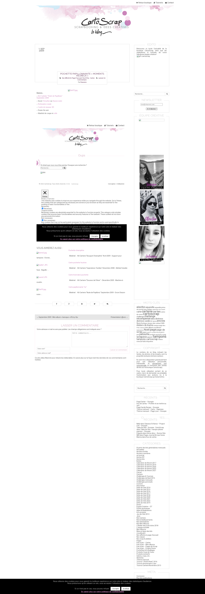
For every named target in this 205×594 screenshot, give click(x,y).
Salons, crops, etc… (144, 556)
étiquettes (149, 341)
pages (145, 332)
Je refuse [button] (126, 589)
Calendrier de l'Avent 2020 (146, 467)
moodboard (157, 327)
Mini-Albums (141, 529)
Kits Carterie (141, 518)
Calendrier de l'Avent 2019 (146, 465)
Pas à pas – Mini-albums (146, 544)
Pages (139, 541)
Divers (139, 505)
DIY (151, 321)
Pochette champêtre (76, 250)
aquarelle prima (160, 307)
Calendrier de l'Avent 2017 (146, 463)
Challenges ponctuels (145, 482)
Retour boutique (144, 3)
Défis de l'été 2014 (143, 488)
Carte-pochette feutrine (77, 263)
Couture (140, 484)
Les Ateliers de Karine (150, 324)
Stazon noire (57, 101)
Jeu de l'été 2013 (143, 514)
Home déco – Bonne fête (156, 433)
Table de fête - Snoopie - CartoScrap (150, 427)
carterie (147, 311)
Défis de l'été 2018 (143, 495)
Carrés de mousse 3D (46, 107)
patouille (144, 334)
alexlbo (141, 307)
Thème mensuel (143, 560)
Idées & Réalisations (144, 510)
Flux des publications (144, 578)
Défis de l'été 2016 (143, 491)
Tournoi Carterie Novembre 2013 (149, 565)
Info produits (141, 512)
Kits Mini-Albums (143, 524)
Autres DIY (140, 457)
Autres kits (141, 459)
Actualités (140, 450)
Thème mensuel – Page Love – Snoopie (151, 411)
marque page (158, 325)
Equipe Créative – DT (144, 506)
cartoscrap (151, 314)
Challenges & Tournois (145, 476)
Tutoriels (159, 3)
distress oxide (143, 321)
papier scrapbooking (153, 332)
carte (139, 311)
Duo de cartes (151, 437)
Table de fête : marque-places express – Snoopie (150, 430)
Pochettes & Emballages (146, 550)
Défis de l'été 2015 (143, 489)
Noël (146, 329)
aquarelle (150, 307)
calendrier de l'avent (158, 309)
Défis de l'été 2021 (143, 499)
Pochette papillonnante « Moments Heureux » (82, 74)
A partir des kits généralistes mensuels (151, 448)
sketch (149, 337)
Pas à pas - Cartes (88, 78)
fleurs (139, 323)
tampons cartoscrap (147, 339)
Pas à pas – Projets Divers (146, 548)
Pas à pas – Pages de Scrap (147, 546)
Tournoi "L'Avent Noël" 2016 (147, 562)
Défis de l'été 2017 (143, 493)
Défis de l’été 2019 (143, 503)
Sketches (140, 558)
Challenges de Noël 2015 (146, 478)
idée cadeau (156, 323)
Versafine (46, 101)
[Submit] (167, 94)
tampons (159, 336)
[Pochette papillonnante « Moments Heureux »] (82, 63)
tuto (144, 341)
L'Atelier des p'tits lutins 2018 (147, 525)
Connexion (140, 576)
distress (159, 318)
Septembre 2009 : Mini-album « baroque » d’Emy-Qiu (57, 317)
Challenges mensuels (145, 480)
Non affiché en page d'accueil (72, 78)
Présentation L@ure (119, 317)
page (153, 329)
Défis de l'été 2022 (143, 501)
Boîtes (139, 461)
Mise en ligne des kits (144, 531)
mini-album (149, 327)
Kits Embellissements (145, 520)
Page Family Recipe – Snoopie (148, 407)
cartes (157, 311)
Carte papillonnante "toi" (78, 287)
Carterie (140, 474)
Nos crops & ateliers (144, 539)
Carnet (139, 472)
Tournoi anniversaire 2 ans (146, 563)
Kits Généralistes (143, 522)
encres (161, 320)
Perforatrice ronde (44, 104)
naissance (140, 330)
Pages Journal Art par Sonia (154, 435)
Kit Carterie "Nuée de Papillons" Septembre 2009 (50, 97)
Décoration (141, 486)
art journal (140, 309)
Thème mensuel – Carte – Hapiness (150, 409)
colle (55, 113)
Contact (170, 3)
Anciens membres (143, 453)
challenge (140, 317)
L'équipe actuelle (143, 527)
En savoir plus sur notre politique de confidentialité (102, 592)
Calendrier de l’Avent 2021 (146, 470)
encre (155, 321)
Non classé (141, 537)
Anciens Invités (142, 451)
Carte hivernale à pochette (78, 275)
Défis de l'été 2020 (143, 497)
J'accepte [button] (115, 589)
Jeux (138, 516)
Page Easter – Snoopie (145, 402)
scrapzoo (142, 336)
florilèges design (146, 323)
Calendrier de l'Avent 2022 (146, 469)
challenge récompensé (146, 317)
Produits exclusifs (143, 554)
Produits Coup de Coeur (145, 552)
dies (153, 319)
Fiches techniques (143, 508)
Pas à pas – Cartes (144, 543)
